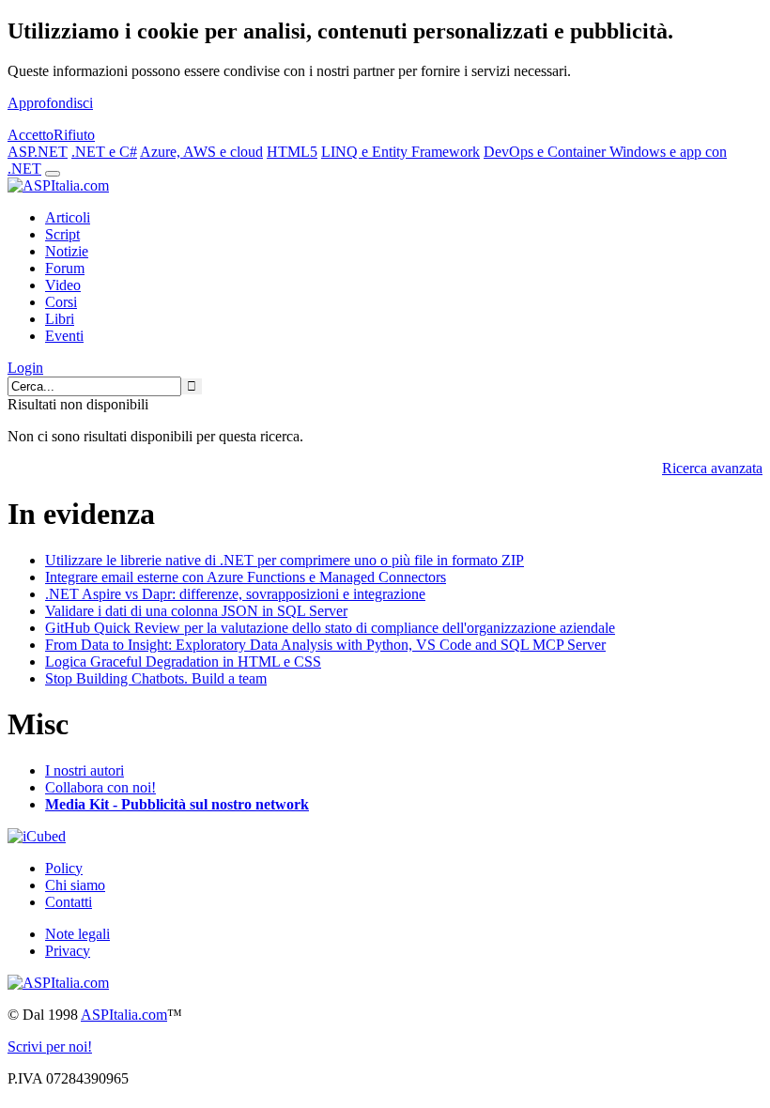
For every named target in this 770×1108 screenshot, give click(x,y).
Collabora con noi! (100, 787)
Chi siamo (75, 885)
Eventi (64, 336)
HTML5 (292, 152)
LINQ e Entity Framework (400, 152)
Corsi (61, 302)
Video (63, 285)
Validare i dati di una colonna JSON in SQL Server (196, 611)
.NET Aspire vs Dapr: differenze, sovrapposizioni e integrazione (235, 594)
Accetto (31, 135)
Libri (59, 319)
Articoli (67, 217)
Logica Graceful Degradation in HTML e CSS (183, 661)
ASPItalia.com (124, 1015)
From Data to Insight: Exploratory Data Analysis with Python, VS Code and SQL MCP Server (325, 645)
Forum (65, 268)
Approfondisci (50, 103)
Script (62, 234)
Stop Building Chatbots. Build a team (156, 678)
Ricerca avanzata (712, 468)
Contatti (68, 902)
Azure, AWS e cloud (201, 152)
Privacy (67, 951)
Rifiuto (74, 135)
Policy (64, 868)
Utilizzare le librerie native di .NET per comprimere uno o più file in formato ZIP (284, 560)
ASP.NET (38, 152)
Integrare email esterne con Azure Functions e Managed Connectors (245, 577)
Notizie (66, 251)
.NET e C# (104, 152)
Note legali (77, 934)
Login (25, 368)
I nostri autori (84, 770)
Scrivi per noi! (50, 1046)
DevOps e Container (546, 152)
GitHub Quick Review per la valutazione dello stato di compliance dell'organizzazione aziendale (330, 628)
